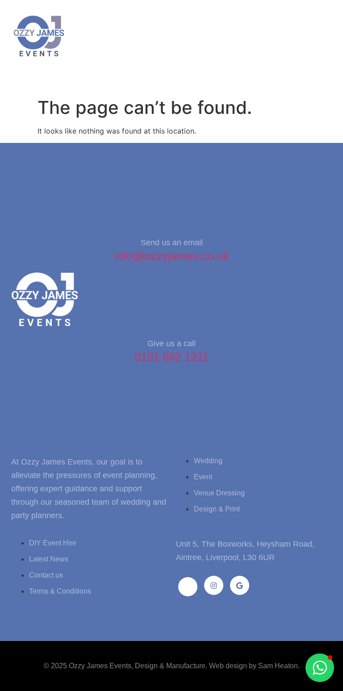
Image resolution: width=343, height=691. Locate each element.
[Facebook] (187, 586)
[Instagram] (213, 585)
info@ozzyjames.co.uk (171, 256)
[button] (21, 75)
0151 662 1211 (171, 357)
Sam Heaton (278, 666)
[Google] (239, 585)
